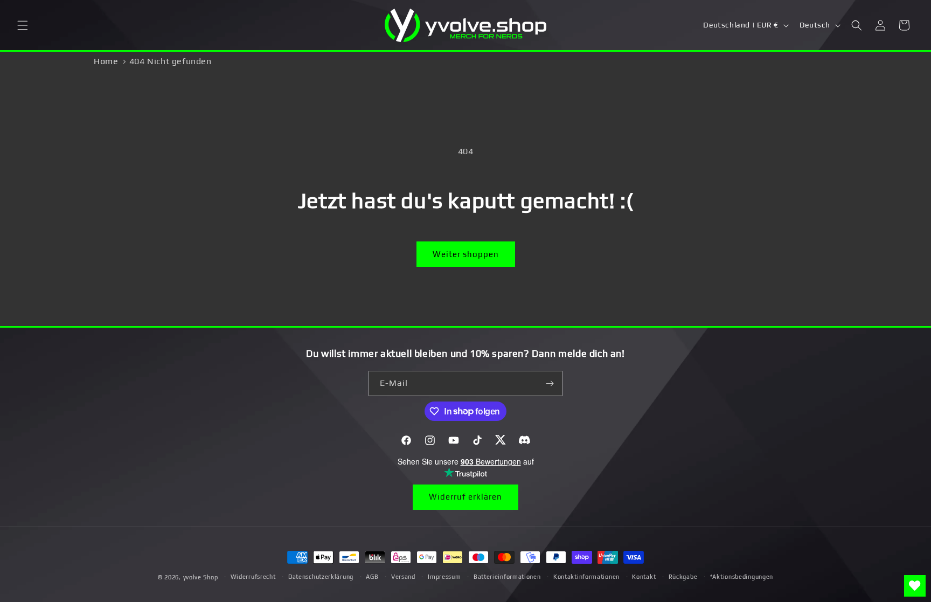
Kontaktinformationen (586, 576)
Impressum (444, 576)
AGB (372, 576)
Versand (403, 576)
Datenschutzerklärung (320, 576)
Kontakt (644, 576)
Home (106, 61)
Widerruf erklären (465, 496)
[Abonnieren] (550, 383)
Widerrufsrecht (253, 576)
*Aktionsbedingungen (741, 576)
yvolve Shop (200, 577)
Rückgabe (683, 576)
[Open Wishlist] (915, 586)
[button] (22, 25)
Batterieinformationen (507, 576)
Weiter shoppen (466, 254)
